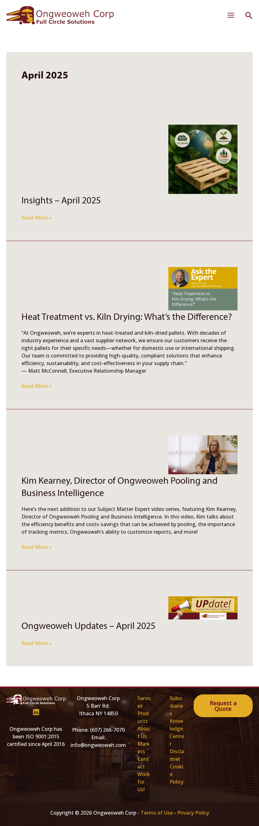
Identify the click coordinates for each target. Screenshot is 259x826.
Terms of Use (157, 812)
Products (143, 717)
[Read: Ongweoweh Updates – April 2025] (203, 607)
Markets (143, 747)
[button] (249, 16)
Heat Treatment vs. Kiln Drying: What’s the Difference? (126, 316)
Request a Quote (223, 705)
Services (144, 702)
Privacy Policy (193, 812)
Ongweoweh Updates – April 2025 (88, 625)
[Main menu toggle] (231, 15)
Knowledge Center (177, 732)
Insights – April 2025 (61, 200)
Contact (143, 762)
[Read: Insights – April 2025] (203, 158)
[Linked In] (36, 712)
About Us (143, 732)
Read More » (36, 217)
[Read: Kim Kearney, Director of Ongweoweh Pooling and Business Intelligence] (203, 454)
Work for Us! (143, 782)
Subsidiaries (176, 706)
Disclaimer (177, 755)
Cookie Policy (177, 774)
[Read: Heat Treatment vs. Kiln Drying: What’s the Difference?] (203, 288)
